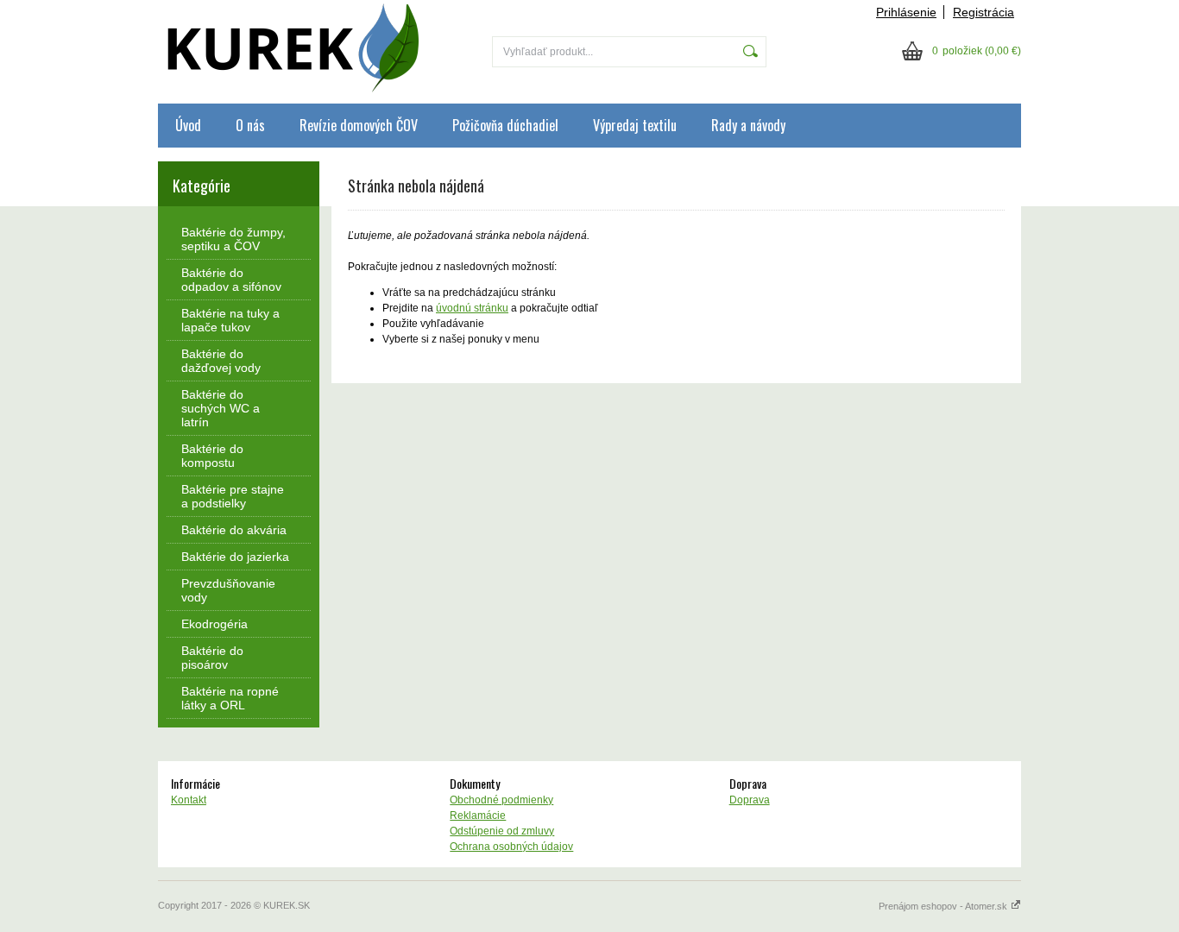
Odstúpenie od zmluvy (502, 831)
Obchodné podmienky (501, 800)
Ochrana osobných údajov (511, 847)
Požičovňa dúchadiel (505, 125)
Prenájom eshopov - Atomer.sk (944, 906)
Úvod (188, 125)
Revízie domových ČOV (358, 125)
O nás (250, 125)
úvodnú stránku (472, 308)
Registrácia (983, 12)
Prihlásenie (906, 12)
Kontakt (188, 800)
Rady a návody (748, 125)
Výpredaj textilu (635, 125)
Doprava (749, 800)
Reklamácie (478, 815)
